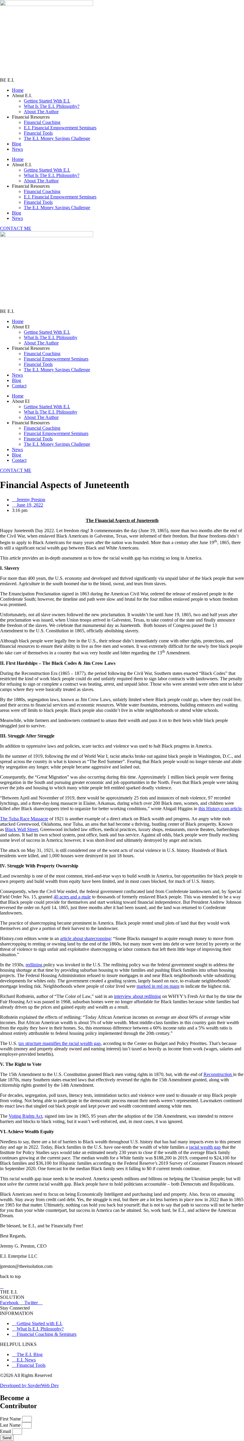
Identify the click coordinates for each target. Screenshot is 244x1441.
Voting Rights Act (25, 1116)
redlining (34, 964)
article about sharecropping (85, 938)
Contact (19, 385)
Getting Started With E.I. (47, 100)
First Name (11, 1418)
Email (6, 1431)
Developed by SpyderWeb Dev (29, 1385)
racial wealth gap (205, 1147)
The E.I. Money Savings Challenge (57, 138)
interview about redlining (137, 996)
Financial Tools (38, 133)
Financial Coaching (42, 122)
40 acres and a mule (72, 896)
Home (18, 90)
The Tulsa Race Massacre (24, 818)
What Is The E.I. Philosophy (50, 337)
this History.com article (220, 808)
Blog (16, 143)
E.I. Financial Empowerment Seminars (60, 127)
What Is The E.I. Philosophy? (51, 106)
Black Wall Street (21, 829)
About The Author (41, 111)
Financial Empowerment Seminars (56, 358)
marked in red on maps (158, 986)
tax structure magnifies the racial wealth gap (59, 1043)
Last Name (11, 1425)
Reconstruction (218, 1074)
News (17, 149)
